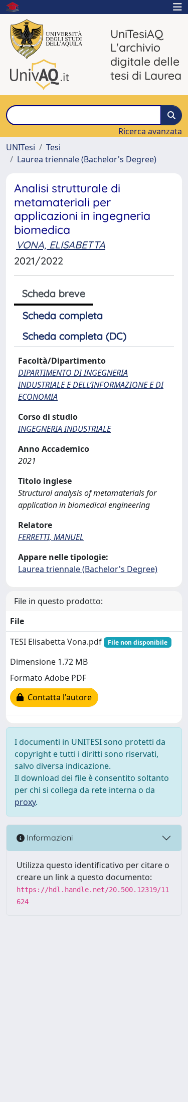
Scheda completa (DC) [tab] (74, 336)
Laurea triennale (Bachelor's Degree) (86, 159)
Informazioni (49, 838)
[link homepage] (16, 7)
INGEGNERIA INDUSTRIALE (64, 428)
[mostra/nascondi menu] (177, 7)
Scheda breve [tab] (53, 293)
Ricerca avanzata (150, 131)
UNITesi (20, 147)
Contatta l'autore (58, 697)
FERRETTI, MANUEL (51, 536)
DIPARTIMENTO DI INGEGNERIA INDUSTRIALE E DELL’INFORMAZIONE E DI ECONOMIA (90, 384)
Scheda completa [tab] (63, 315)
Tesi (53, 147)
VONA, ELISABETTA (60, 244)
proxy (25, 801)
